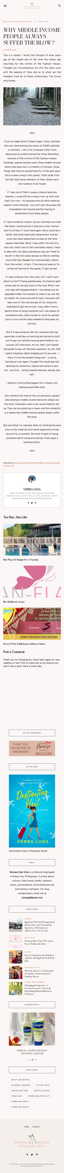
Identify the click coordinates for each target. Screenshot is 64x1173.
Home (26, 1127)
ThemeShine (38, 1166)
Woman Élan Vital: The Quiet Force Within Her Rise (39, 942)
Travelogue (16, 1096)
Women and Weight (20, 1107)
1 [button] (27, 1059)
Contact (36, 1127)
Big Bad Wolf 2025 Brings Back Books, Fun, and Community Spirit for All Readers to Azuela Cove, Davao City (40, 926)
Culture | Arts (32, 967)
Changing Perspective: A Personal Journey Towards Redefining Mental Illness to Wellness (38, 990)
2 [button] (30, 1059)
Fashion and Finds (19, 1091)
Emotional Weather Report (17, 21)
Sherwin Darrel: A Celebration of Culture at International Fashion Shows (39, 973)
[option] (32, 1016)
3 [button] (32, 1059)
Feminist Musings (45, 463)
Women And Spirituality (39, 1096)
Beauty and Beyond (20, 1080)
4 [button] (34, 1059)
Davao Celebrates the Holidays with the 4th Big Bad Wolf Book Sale (40, 958)
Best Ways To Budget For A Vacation (21, 559)
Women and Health (20, 1102)
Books (28, 919)
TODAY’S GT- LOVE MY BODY (32, 1017)
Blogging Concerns (20, 1085)
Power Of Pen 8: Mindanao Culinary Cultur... (24, 644)
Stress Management (35, 982)
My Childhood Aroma (13, 601)
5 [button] (36, 1059)
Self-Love (30, 937)
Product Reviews (42, 1091)
